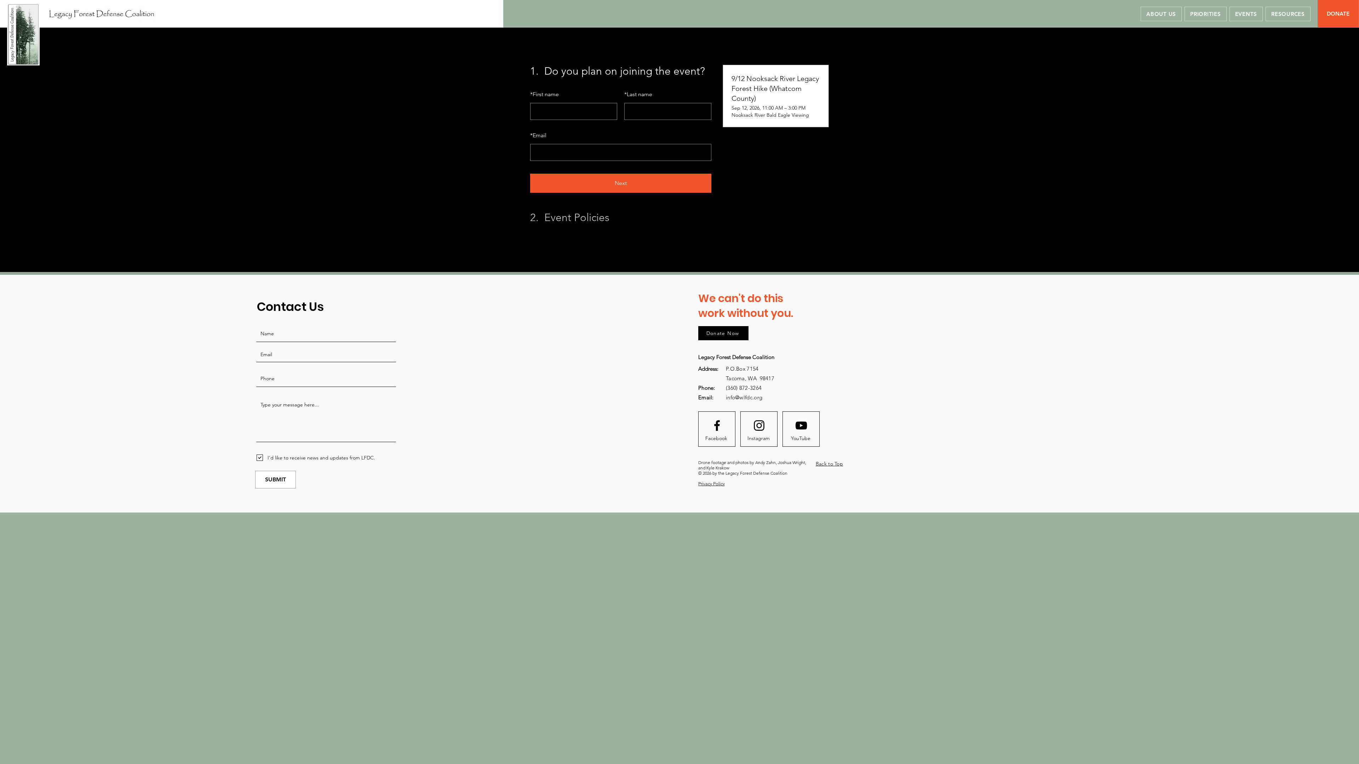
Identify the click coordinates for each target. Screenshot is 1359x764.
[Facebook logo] (717, 425)
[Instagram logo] (759, 425)
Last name (638, 94)
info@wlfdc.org (744, 397)
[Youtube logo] (801, 425)
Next (621, 183)
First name (544, 94)
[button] (1288, 14)
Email (538, 135)
